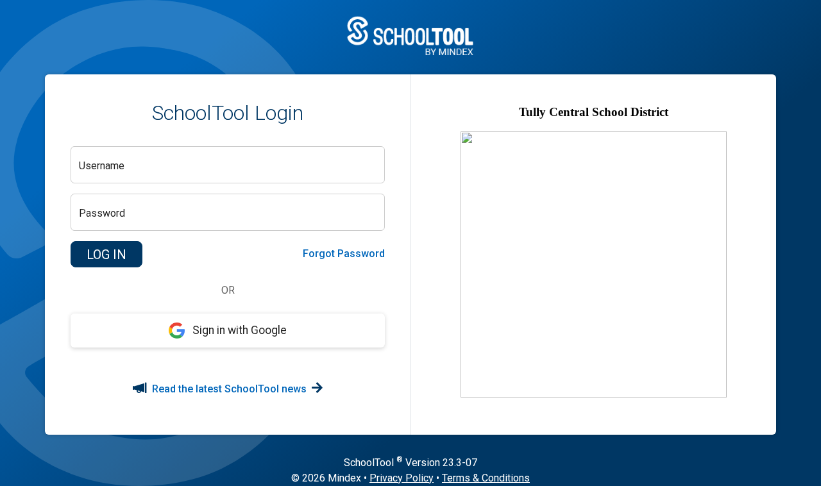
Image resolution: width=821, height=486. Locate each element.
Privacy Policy (401, 478)
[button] (106, 254)
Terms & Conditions (486, 478)
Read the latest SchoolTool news (229, 389)
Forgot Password (344, 253)
